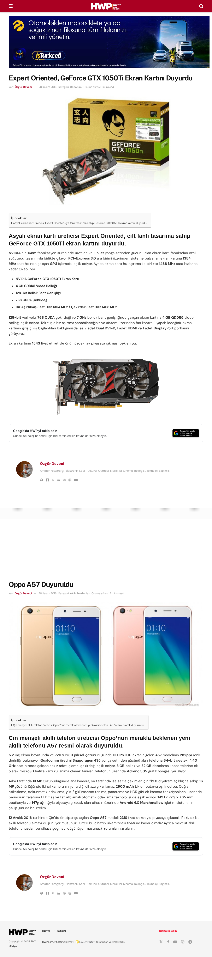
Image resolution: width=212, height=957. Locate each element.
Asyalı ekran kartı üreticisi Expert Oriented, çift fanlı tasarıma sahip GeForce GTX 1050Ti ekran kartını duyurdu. (80, 223)
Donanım (76, 87)
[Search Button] (201, 6)
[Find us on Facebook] (168, 942)
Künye (46, 930)
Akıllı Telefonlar (80, 593)
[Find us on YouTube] (175, 942)
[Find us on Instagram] (182, 942)
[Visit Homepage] (106, 6)
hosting (60, 942)
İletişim (61, 930)
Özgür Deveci (23, 87)
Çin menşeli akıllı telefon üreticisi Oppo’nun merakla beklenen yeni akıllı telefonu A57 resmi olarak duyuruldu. (78, 725)
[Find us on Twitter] (161, 941)
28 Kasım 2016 (48, 87)
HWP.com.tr (48, 942)
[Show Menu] (11, 6)
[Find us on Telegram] (190, 942)
